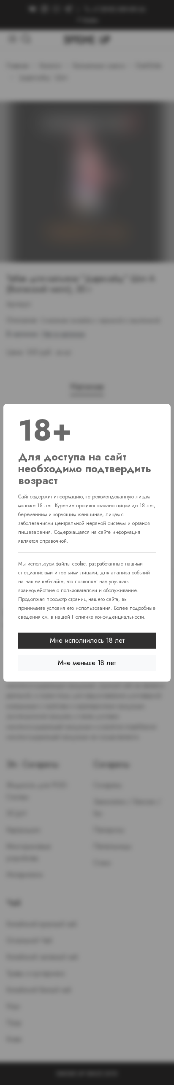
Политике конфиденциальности (108, 617)
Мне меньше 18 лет (87, 663)
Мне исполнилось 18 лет (87, 640)
